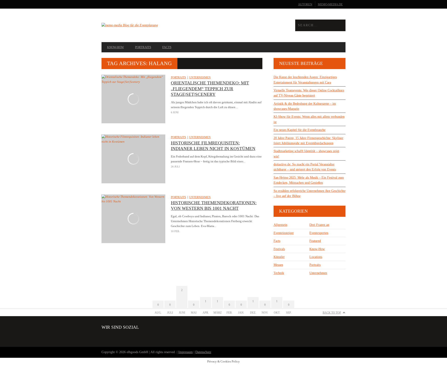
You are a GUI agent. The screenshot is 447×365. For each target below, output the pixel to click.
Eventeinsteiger (284, 233)
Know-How (115, 47)
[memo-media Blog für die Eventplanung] (163, 25)
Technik (279, 273)
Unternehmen (200, 77)
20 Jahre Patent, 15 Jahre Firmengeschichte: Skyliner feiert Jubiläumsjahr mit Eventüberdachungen (308, 140)
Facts (166, 47)
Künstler (279, 257)
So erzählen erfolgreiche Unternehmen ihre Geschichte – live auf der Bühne (309, 193)
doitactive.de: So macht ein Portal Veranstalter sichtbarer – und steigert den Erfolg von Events (305, 167)
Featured (315, 241)
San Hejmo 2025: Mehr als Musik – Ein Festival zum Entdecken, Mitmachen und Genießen (309, 180)
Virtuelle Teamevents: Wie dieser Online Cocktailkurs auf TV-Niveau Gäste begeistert (309, 93)
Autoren (305, 4)
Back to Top (332, 312)
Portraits (143, 47)
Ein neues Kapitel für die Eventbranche (299, 130)
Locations (315, 257)
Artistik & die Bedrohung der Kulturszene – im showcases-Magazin (305, 106)
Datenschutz (203, 352)
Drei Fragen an (319, 225)
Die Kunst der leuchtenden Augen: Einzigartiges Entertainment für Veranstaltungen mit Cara (305, 79)
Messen (278, 265)
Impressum (185, 352)
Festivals (279, 249)
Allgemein (280, 225)
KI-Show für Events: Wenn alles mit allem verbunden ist (309, 119)
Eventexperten (318, 233)
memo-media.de (330, 4)
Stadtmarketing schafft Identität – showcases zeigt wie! (306, 153)
